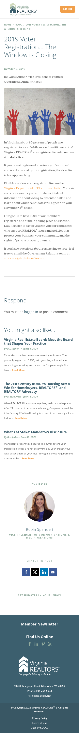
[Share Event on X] (35, 572)
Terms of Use (39, 723)
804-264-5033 (44, 691)
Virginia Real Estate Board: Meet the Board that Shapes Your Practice (38, 341)
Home (7, 24)
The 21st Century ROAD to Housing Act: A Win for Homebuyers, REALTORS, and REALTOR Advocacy (37, 388)
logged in (31, 312)
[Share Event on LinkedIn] (44, 572)
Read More (18, 370)
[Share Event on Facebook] (26, 572)
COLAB (44, 728)
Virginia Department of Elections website (32, 188)
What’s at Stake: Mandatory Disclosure (35, 432)
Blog (18, 24)
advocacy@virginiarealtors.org (25, 258)
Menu (67, 9)
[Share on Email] (53, 572)
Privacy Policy (39, 718)
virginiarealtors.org (40, 695)
